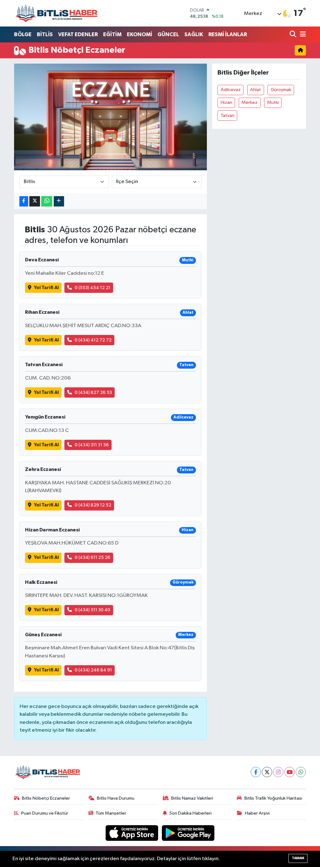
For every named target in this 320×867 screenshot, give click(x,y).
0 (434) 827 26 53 (93, 392)
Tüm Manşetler (111, 813)
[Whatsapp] (301, 772)
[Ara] (294, 34)
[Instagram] (278, 772)
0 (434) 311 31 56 (92, 445)
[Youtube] (289, 772)
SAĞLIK (193, 34)
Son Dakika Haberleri (190, 813)
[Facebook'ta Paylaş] (23, 201)
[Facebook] (256, 772)
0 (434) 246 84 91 (93, 670)
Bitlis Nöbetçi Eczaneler (46, 798)
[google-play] (188, 833)
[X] (267, 772)
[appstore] (132, 833)
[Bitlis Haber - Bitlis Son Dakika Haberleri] (56, 13)
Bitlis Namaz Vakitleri (192, 798)
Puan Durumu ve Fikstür (44, 813)
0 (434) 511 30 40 (92, 610)
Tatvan (227, 115)
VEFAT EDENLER (78, 34)
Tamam (298, 858)
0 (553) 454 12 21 (92, 287)
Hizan (226, 102)
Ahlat (255, 89)
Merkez (250, 102)
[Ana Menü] (302, 34)
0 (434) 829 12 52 (93, 505)
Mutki (273, 102)
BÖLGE (23, 34)
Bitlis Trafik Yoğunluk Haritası (273, 798)
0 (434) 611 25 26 (92, 557)
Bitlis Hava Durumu (115, 798)
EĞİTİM (112, 34)
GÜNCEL (168, 34)
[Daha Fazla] (59, 201)
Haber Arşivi (257, 813)
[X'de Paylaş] (34, 201)
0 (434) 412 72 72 (93, 340)
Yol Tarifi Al (46, 287)
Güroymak (281, 89)
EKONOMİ (139, 34)
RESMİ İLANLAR (227, 34)
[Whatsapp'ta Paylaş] (46, 201)
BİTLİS (45, 34)
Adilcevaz (231, 89)
